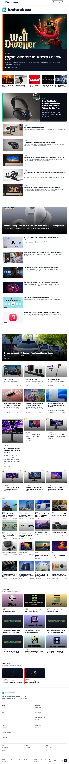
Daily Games (38, 712)
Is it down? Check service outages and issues (11, 665)
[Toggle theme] (65, 2)
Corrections (4, 737)
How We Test (5, 735)
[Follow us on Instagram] (58, 760)
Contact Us (4, 727)
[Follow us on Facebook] (55, 760)
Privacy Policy (38, 725)
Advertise (4, 730)
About (3, 725)
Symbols (37, 719)
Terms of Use (38, 727)
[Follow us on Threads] (62, 760)
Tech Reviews (5, 715)
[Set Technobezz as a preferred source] (57, 2)
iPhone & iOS (38, 707)
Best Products (38, 715)
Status (3, 707)
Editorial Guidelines (6, 732)
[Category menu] (3, 2)
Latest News (4, 710)
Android (37, 710)
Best (3, 712)
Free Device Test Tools (40, 717)
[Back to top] (65, 760)
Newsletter (4, 739)
